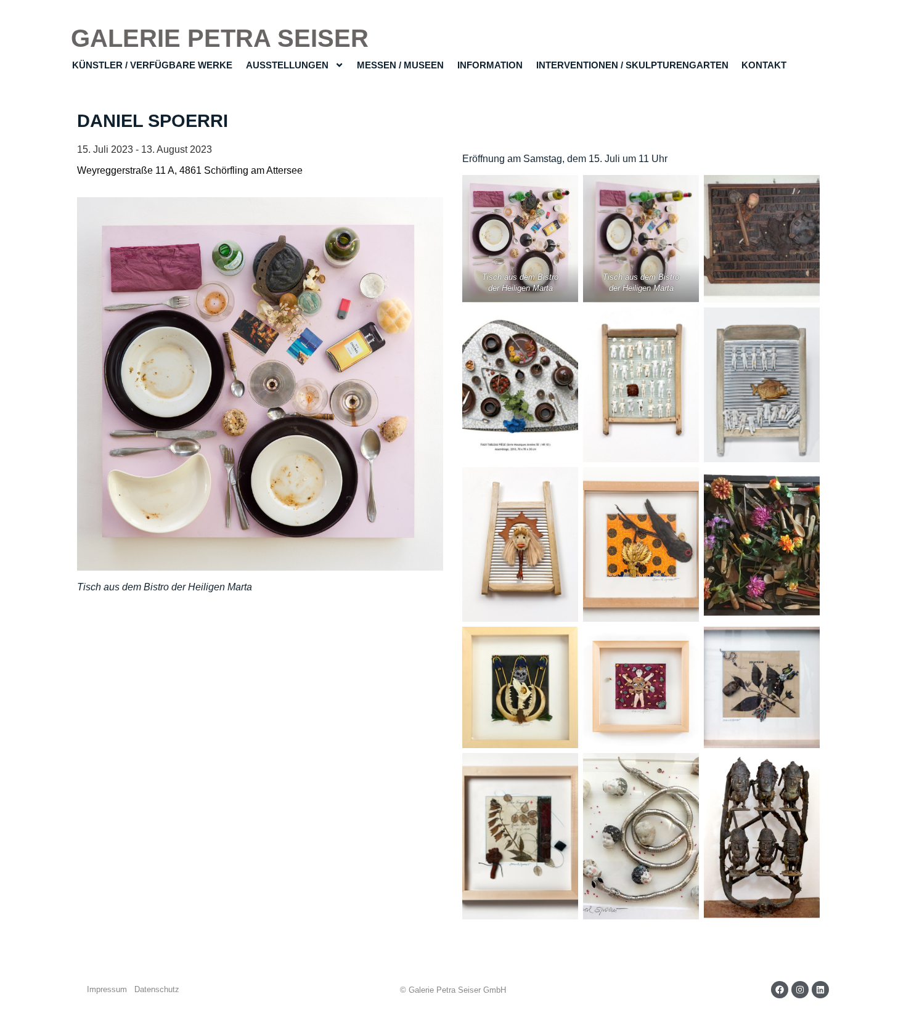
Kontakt (763, 65)
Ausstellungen (287, 65)
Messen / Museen (400, 65)
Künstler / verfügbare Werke (152, 65)
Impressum (107, 989)
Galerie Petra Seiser (220, 38)
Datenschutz (156, 989)
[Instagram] (800, 989)
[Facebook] (779, 989)
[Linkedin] (820, 989)
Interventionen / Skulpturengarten (632, 65)
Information (490, 65)
